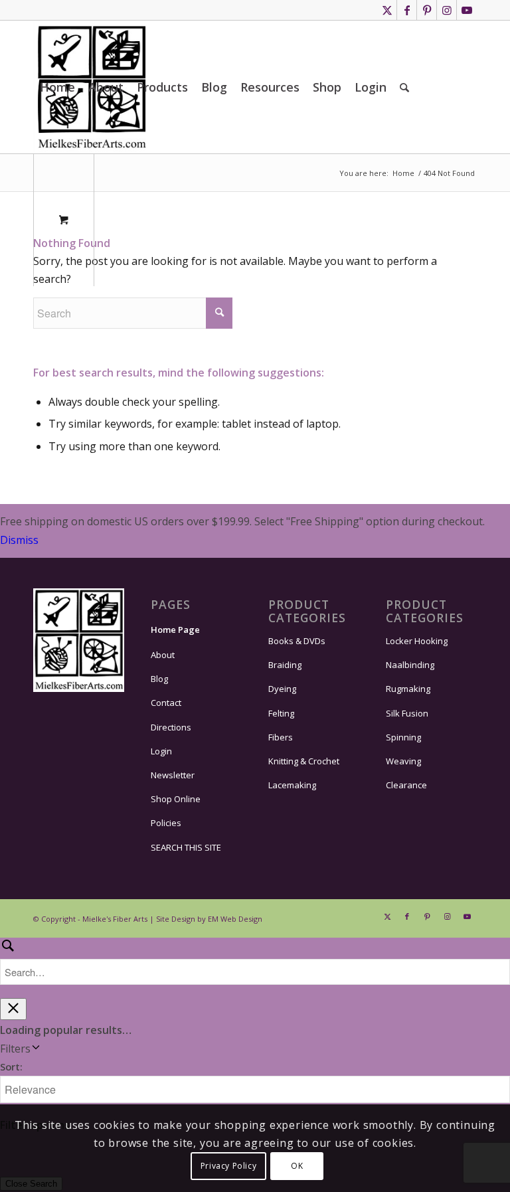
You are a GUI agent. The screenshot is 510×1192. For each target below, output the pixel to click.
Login (161, 751)
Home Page (175, 630)
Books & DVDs (296, 641)
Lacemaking (292, 785)
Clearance (406, 785)
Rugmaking (408, 689)
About (163, 655)
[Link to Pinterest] (426, 10)
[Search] (404, 87)
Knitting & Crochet (303, 761)
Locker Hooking (417, 641)
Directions (171, 727)
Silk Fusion (407, 713)
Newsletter (173, 775)
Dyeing (282, 689)
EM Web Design (235, 919)
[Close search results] (13, 1009)
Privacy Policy (228, 1165)
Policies (166, 823)
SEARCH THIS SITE (186, 847)
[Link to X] (386, 10)
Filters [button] (34, 1049)
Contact (166, 703)
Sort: (11, 1066)
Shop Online (176, 799)
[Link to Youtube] (467, 10)
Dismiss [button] (19, 540)
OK (297, 1165)
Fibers (280, 737)
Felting (281, 713)
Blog (159, 679)
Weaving (403, 761)
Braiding (284, 665)
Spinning (403, 737)
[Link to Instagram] (446, 10)
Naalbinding (410, 665)
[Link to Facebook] (406, 10)
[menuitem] (57, 87)
